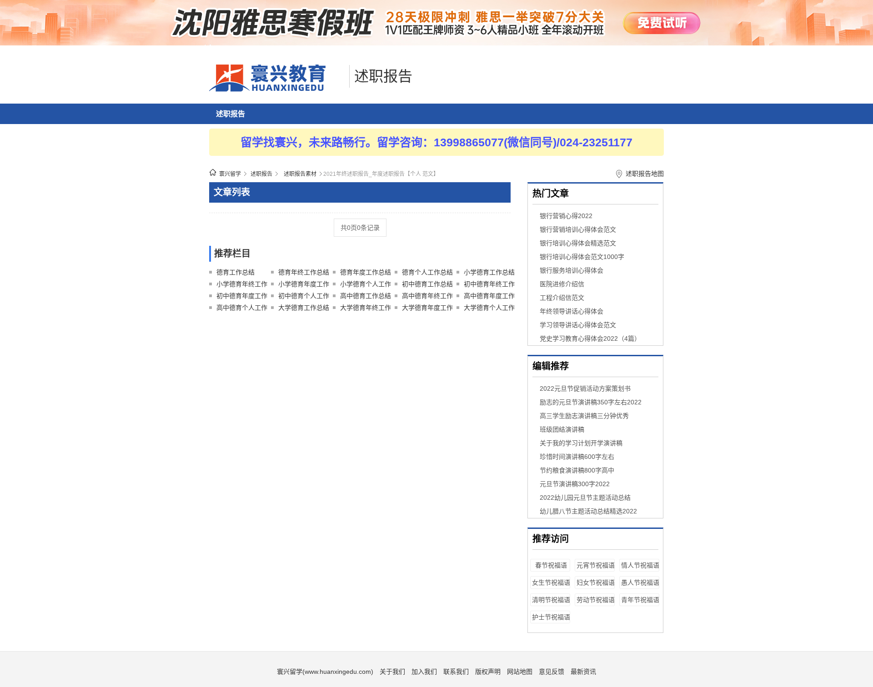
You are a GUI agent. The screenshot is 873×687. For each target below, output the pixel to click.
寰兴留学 (230, 174)
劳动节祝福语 (596, 599)
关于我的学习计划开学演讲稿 (581, 443)
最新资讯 (583, 671)
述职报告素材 (300, 174)
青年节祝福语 (640, 599)
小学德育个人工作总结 (365, 285)
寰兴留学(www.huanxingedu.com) (325, 671)
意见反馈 (551, 671)
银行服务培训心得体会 (571, 270)
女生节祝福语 (551, 582)
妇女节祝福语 (596, 582)
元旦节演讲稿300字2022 (575, 484)
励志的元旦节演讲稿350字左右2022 (591, 402)
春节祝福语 (551, 565)
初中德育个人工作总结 (303, 297)
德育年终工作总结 (303, 272)
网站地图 (519, 671)
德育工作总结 (235, 272)
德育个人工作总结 (427, 272)
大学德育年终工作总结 (365, 309)
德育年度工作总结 (365, 272)
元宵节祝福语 (596, 565)
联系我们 (456, 671)
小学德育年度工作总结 (303, 285)
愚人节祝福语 (640, 582)
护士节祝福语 (551, 617)
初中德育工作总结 (427, 284)
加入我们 (424, 671)
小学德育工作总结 (489, 272)
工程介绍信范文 (562, 297)
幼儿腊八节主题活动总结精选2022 (588, 511)
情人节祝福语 (640, 565)
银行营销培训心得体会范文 (578, 229)
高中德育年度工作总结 (489, 297)
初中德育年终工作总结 (489, 285)
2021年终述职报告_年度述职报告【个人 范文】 (381, 174)
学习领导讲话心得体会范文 (578, 325)
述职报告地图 (645, 173)
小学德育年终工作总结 (241, 285)
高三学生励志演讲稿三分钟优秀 (584, 415)
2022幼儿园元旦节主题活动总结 (585, 497)
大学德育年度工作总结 (427, 309)
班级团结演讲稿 (562, 429)
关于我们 (392, 671)
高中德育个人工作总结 (241, 309)
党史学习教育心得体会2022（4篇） (590, 338)
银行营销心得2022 (566, 215)
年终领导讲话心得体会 (571, 311)
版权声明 (488, 671)
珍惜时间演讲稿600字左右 (577, 456)
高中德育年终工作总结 (427, 297)
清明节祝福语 (551, 599)
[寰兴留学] (277, 89)
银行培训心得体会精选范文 (578, 243)
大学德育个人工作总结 (489, 309)
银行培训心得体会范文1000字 (582, 256)
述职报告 (383, 76)
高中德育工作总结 (365, 295)
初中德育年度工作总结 (241, 297)
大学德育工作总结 (303, 307)
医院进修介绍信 (562, 284)
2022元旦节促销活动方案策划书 (585, 388)
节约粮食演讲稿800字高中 (577, 470)
